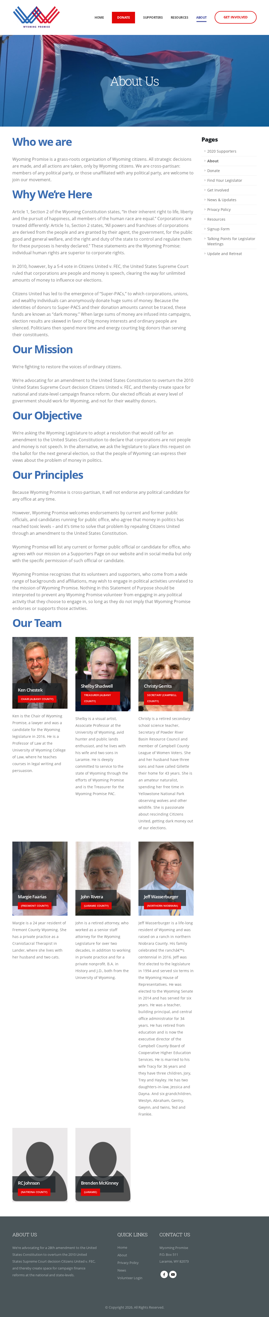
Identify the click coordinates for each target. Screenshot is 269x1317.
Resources (179, 17)
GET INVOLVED (236, 17)
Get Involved (218, 190)
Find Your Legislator (224, 180)
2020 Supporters (221, 151)
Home (99, 17)
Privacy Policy (219, 209)
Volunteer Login (129, 1277)
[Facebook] (164, 1274)
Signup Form (218, 228)
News (121, 1270)
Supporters (153, 17)
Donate (213, 170)
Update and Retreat (224, 253)
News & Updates (221, 199)
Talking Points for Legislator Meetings (231, 241)
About (201, 17)
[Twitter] (173, 1274)
